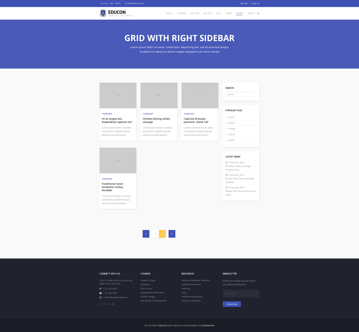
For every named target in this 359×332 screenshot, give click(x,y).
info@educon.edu (136, 3)
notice (230, 117)
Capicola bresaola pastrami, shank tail (196, 120)
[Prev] (146, 234)
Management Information (152, 292)
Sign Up (255, 3)
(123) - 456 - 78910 (111, 3)
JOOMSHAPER (207, 325)
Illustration (145, 284)
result (230, 140)
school (231, 134)
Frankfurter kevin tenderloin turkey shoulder (112, 187)
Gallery (207, 13)
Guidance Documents (191, 284)
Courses (182, 13)
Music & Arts (146, 288)
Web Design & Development (154, 300)
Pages (229, 13)
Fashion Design (148, 296)
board (230, 122)
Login (245, 3)
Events (251, 13)
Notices (195, 13)
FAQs (184, 292)
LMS (218, 13)
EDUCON (163, 325)
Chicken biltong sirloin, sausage (157, 120)
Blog (239, 13)
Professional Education (192, 296)
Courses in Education (191, 300)
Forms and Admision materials (195, 280)
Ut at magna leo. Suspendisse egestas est (117, 120)
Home (169, 13)
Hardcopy (186, 288)
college (231, 128)
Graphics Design (148, 280)
